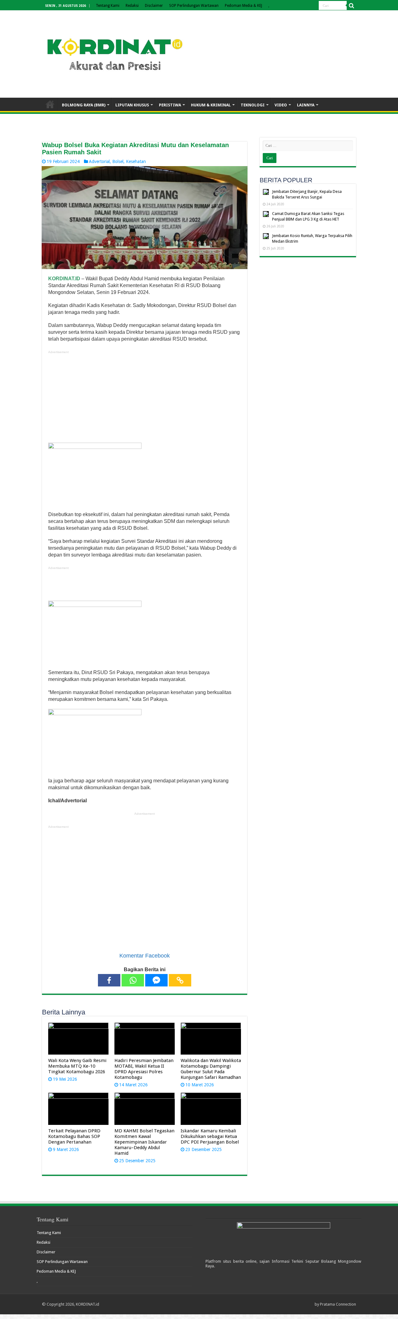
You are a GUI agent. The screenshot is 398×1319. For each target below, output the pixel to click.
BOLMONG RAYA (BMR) (83, 105)
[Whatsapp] (133, 980)
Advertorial (99, 161)
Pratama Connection (338, 1304)
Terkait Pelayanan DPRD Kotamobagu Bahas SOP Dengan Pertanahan (74, 1136)
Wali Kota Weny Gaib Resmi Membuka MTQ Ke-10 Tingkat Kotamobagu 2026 (77, 1066)
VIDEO (281, 105)
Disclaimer (154, 5)
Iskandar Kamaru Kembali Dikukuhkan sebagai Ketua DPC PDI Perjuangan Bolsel (210, 1136)
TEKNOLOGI (253, 105)
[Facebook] (109, 980)
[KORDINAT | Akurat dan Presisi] (115, 52)
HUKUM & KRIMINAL (211, 105)
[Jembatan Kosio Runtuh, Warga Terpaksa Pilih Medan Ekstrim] (266, 236)
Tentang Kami (107, 5)
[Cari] (351, 5)
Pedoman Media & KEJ (243, 5)
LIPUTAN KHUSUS (132, 105)
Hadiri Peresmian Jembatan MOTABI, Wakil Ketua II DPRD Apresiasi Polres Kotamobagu (144, 1069)
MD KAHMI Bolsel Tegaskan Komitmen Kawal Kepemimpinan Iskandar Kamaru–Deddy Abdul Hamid (144, 1142)
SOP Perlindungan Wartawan (194, 5)
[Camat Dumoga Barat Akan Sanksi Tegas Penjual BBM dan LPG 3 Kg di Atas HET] (266, 214)
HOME (50, 104)
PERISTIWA (170, 105)
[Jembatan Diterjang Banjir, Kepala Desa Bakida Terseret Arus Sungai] (266, 192)
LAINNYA (305, 105)
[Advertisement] (144, 399)
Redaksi (132, 5)
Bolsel (117, 161)
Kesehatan (136, 161)
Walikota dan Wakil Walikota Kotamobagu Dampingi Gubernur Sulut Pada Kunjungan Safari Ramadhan (211, 1069)
